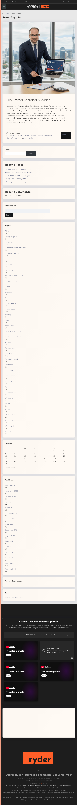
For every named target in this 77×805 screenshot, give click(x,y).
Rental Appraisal (15, 136)
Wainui (7, 404)
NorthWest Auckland (14, 138)
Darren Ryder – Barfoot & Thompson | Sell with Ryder (16, 1)
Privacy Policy (56, 788)
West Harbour (39, 797)
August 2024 (10, 535)
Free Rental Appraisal (50, 800)
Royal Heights (31, 797)
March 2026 (10, 485)
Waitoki (7, 409)
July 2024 (9, 541)
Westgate (9, 420)
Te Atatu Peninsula (70, 797)
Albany (7, 231)
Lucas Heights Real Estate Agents (18, 175)
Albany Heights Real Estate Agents (18, 172)
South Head (9, 381)
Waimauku (9, 398)
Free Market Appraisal (37, 800)
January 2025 (10, 519)
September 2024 (11, 530)
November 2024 (11, 524)
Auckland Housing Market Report (13, 597)
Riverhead (9, 365)
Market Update (10, 309)
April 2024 (9, 558)
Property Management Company (57, 790)
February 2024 (11, 569)
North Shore (47, 136)
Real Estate (9, 353)
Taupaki (8, 387)
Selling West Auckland (9, 797)
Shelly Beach (10, 376)
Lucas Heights (10, 303)
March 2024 (10, 563)
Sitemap (26, 788)
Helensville (9, 270)
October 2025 (10, 496)
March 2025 (10, 508)
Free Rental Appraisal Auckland (28, 100)
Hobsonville (47, 797)
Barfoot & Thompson (13, 253)
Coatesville (9, 259)
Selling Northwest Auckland (10, 792)
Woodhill (8, 431)
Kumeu (7, 298)
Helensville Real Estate (14, 275)
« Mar (7, 470)
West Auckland (28, 138)
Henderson (19, 797)
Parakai (8, 342)
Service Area (10, 370)
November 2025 (11, 491)
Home (7, 14)
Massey (8, 314)
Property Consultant (42, 790)
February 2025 (11, 513)
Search (7, 150)
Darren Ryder (29, 780)
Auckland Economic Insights (15, 248)
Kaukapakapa (10, 292)
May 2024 (9, 552)
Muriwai (8, 320)
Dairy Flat (8, 264)
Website (32, 783)
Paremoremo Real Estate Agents (18, 169)
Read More (66, 134)
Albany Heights (11, 237)
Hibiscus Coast (36, 136)
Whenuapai (9, 426)
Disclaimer (20, 788)
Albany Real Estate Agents (15, 179)
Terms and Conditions (46, 788)
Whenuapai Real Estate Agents (17, 182)
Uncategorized (10, 392)
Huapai (7, 287)
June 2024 (9, 547)
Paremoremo (10, 348)
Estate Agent (32, 790)
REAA (38, 788)
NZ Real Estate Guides (13, 337)
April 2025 (9, 502)
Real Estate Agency (22, 790)
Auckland (25, 136)
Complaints (33, 788)
